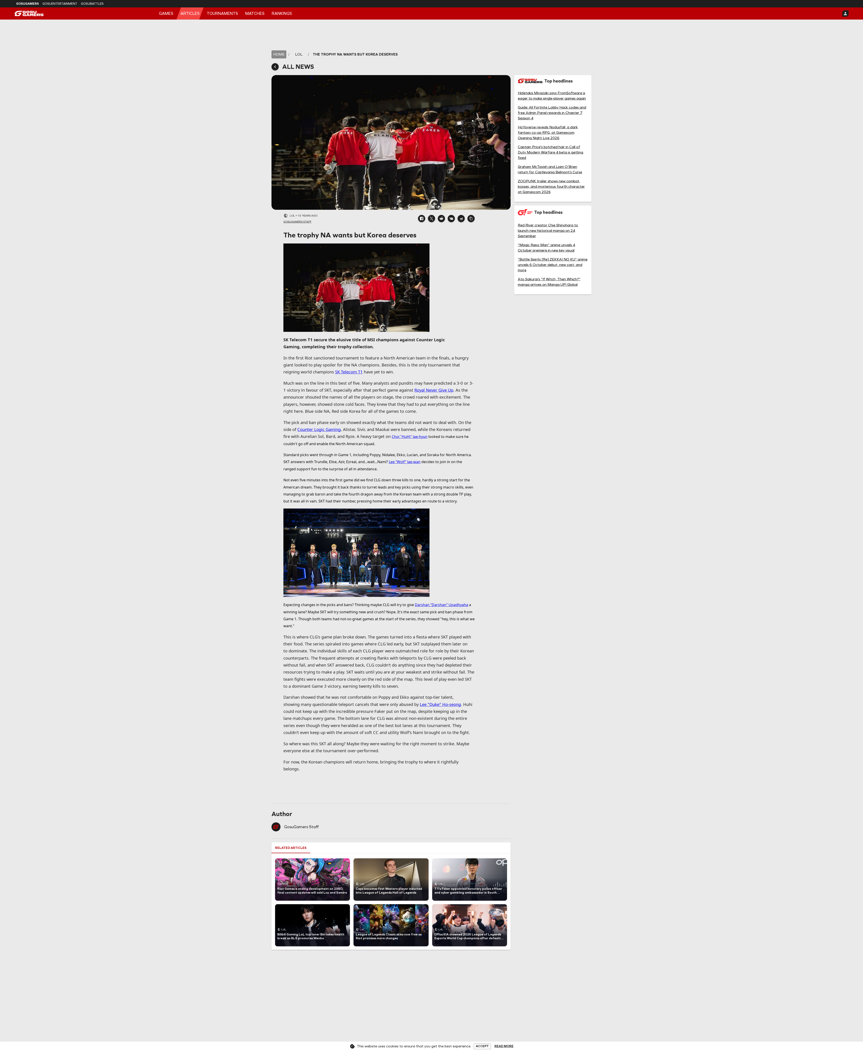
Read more (504, 1046)
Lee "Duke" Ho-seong (440, 704)
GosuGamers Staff (301, 826)
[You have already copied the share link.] (471, 218)
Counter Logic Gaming (319, 429)
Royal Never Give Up (433, 390)
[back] (275, 66)
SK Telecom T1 (349, 372)
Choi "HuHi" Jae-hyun (409, 436)
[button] (421, 218)
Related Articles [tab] (291, 848)
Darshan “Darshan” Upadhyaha (441, 604)
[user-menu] (845, 13)
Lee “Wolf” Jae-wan (404, 461)
